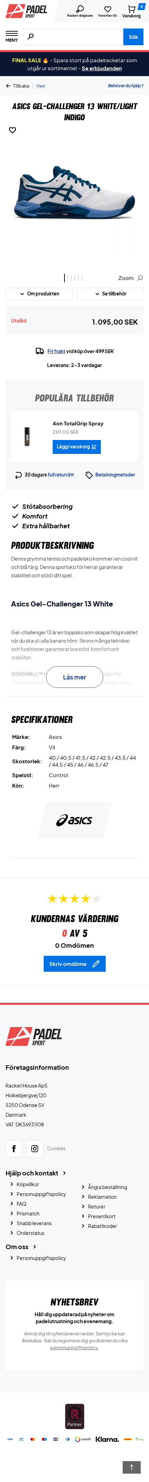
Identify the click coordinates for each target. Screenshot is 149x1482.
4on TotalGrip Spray (78, 423)
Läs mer (74, 677)
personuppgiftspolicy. (74, 1347)
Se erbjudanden (102, 68)
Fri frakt (56, 351)
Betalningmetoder (115, 475)
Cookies (56, 1148)
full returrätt (61, 475)
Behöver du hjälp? (125, 85)
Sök (133, 37)
